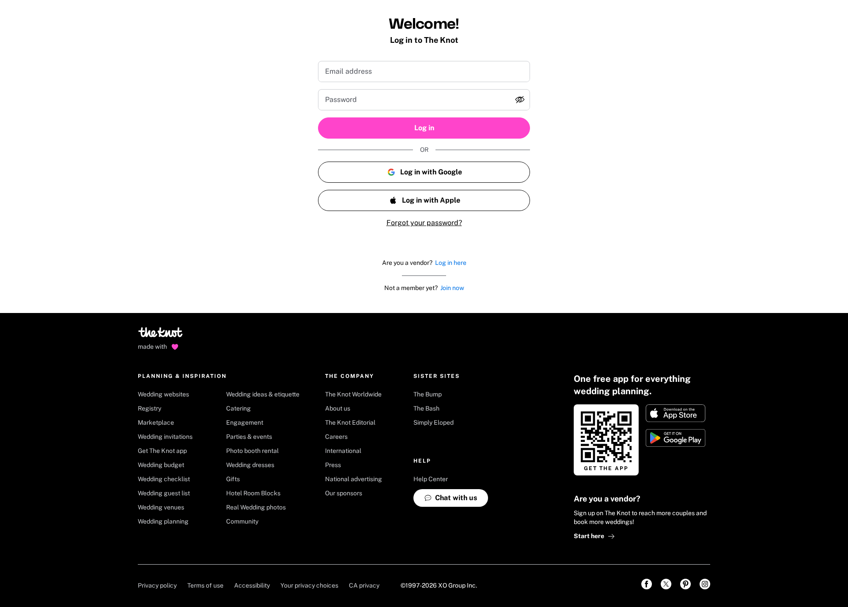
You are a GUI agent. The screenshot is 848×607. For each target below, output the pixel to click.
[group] (424, 99)
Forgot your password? (424, 223)
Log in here (450, 262)
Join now (452, 287)
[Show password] (520, 99)
